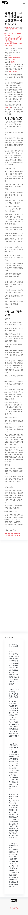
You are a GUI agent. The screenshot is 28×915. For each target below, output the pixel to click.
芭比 (11, 29)
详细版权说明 (13, 71)
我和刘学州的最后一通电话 (13, 646)
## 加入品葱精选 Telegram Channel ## (13, 44)
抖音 (5, 29)
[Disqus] (14, 568)
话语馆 (13, 62)
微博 (8, 29)
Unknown (8, 27)
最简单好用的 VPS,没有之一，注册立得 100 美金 (13, 534)
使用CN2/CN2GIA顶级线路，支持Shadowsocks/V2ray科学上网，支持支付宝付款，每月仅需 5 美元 (13, 37)
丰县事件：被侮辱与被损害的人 (13, 796)
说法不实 (8, 107)
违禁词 (13, 60)
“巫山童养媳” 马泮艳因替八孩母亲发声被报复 (13, 746)
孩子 (13, 29)
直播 (16, 29)
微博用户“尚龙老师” (14, 57)
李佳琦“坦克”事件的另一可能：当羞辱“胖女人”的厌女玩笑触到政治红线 (14, 694)
